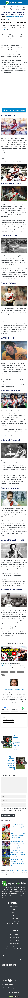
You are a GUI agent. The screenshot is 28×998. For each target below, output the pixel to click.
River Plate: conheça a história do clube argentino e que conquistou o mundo (18, 827)
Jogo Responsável (14, 943)
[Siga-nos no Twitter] (7, 960)
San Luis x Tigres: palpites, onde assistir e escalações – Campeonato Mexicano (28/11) (18, 862)
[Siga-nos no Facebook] (14, 960)
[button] (26, 2)
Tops (14, 915)
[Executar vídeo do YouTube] (14, 653)
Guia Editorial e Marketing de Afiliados (13, 949)
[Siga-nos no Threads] (17, 960)
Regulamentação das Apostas (14, 946)
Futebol (17, 870)
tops (4, 674)
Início (11, 870)
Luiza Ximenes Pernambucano (8, 721)
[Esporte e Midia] (14, 3)
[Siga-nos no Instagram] (10, 960)
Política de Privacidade (14, 924)
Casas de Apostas (14, 937)
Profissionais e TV (14, 940)
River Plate (21, 671)
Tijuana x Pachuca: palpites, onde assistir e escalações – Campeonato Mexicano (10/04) (10, 763)
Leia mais (3, 29)
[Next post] (25, 763)
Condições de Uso (14, 921)
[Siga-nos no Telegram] (20, 960)
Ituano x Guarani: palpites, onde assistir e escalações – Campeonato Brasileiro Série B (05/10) (17, 742)
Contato (14, 909)
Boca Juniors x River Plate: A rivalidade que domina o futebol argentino (18, 835)
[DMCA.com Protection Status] (14, 997)
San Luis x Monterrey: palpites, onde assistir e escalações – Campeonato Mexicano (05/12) (17, 845)
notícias (13, 671)
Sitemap (14, 912)
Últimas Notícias (14, 918)
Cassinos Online (14, 934)
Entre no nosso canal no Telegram (15, 110)
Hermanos (5, 671)
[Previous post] (3, 742)
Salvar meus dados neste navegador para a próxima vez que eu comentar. (14, 809)
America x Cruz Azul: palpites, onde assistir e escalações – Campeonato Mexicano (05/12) (17, 854)
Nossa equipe (14, 906)
